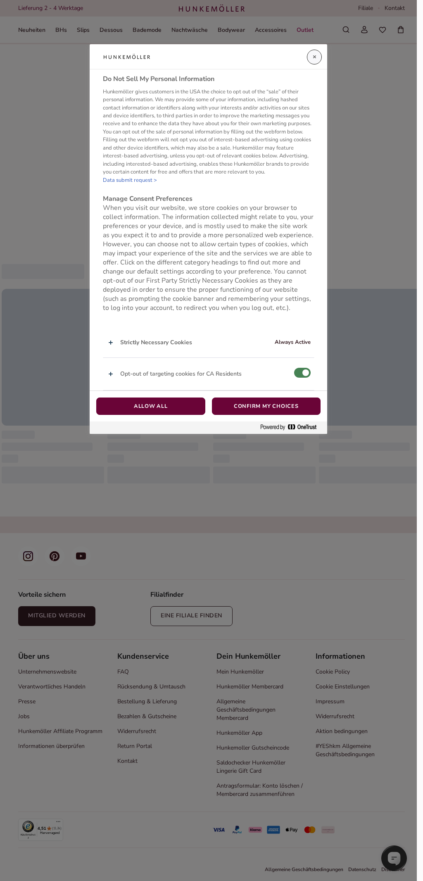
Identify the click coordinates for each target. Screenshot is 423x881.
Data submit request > (130, 180)
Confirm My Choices (266, 406)
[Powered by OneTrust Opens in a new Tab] (291, 427)
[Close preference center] (314, 57)
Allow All (151, 406)
